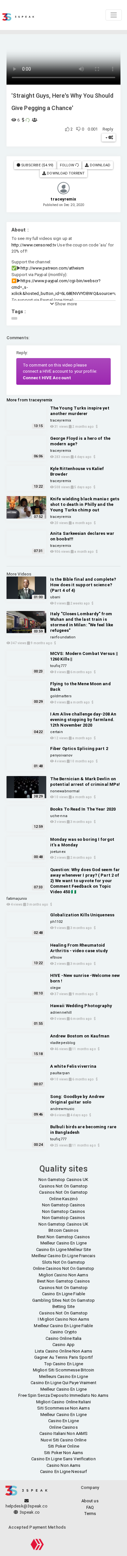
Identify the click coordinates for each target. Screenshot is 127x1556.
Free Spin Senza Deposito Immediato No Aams (63, 1395)
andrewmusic (62, 1109)
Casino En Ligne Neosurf (63, 1471)
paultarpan (60, 1073)
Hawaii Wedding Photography (81, 1005)
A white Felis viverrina (73, 1066)
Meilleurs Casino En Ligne (63, 1376)
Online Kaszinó (63, 1198)
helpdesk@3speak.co (27, 1506)
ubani (55, 597)
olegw (55, 988)
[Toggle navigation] (114, 15)
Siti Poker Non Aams (63, 1452)
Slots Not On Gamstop (63, 1262)
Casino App (63, 1344)
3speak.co (29, 1512)
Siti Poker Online (63, 1446)
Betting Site (63, 1306)
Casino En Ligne (63, 1420)
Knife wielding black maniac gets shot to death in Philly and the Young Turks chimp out (84, 504)
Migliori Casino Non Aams (63, 1274)
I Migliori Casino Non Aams (63, 1319)
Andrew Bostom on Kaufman (79, 1036)
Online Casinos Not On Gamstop (63, 1268)
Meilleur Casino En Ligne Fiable (63, 1325)
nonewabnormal (64, 791)
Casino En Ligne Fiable (63, 1293)
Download (100, 165)
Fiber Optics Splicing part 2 (79, 748)
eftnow (56, 957)
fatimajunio (17, 898)
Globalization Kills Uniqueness (82, 914)
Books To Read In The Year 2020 (83, 809)
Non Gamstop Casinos (63, 1204)
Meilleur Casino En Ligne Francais (63, 1255)
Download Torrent (65, 173)
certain (56, 732)
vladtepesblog (62, 1043)
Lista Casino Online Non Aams (63, 1351)
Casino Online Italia (64, 1338)
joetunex (57, 852)
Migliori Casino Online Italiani (63, 1401)
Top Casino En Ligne (63, 1363)
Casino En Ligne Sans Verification (63, 1458)
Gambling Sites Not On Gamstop (63, 1300)
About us (90, 1500)
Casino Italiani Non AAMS (63, 1433)
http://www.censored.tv (33, 245)
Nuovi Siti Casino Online (63, 1440)
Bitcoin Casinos (63, 1230)
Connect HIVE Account (47, 377)
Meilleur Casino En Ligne (63, 1243)
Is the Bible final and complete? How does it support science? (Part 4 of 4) (83, 585)
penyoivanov (61, 755)
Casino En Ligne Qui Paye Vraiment (63, 1382)
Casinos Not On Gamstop (63, 1186)
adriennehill (61, 1012)
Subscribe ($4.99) (37, 165)
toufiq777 (58, 666)
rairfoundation (63, 637)
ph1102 (56, 922)
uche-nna (58, 816)
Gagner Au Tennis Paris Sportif (63, 1357)
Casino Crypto (63, 1331)
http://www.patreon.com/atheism (52, 268)
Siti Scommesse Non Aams (63, 1408)
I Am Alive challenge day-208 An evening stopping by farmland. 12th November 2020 (83, 720)
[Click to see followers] (77, 165)
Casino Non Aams (64, 1465)
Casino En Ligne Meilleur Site (63, 1249)
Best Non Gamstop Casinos (63, 1236)
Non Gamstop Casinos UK (63, 1179)
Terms (90, 1513)
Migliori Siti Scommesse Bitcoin (63, 1370)
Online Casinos (63, 1427)
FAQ (90, 1507)
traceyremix (60, 420)
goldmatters (61, 696)
